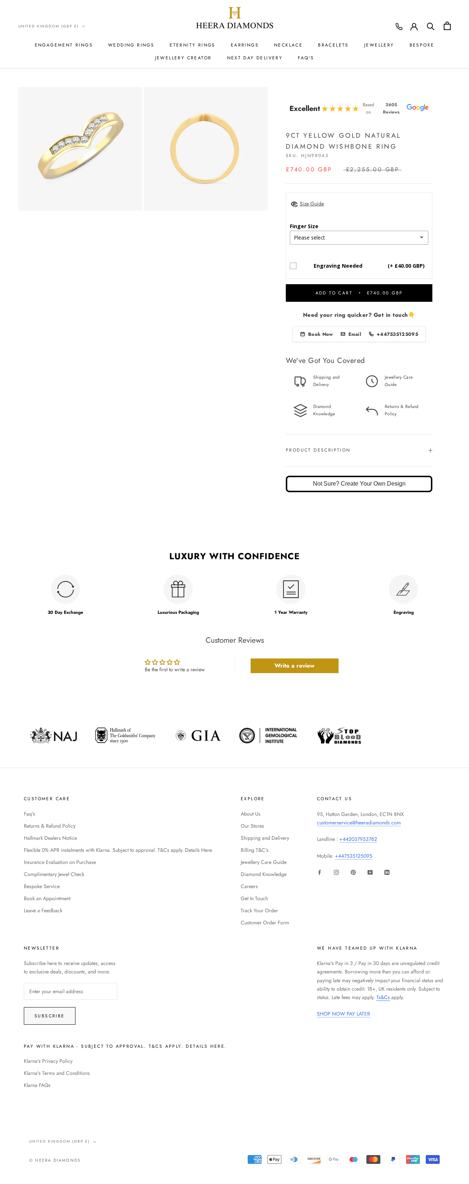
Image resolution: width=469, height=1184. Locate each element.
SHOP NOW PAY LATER (343, 1013)
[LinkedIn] (386, 872)
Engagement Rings (64, 45)
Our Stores (252, 825)
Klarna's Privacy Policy (48, 1061)
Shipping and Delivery (265, 838)
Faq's (29, 813)
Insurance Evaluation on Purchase (60, 862)
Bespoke (422, 45)
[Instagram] (336, 872)
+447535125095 (353, 856)
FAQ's (306, 58)
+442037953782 (358, 839)
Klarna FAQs (37, 1085)
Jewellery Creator (183, 58)
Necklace (288, 45)
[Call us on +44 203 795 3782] (399, 26)
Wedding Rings (131, 45)
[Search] (431, 26)
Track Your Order (259, 910)
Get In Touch (254, 898)
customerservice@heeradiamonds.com (359, 822)
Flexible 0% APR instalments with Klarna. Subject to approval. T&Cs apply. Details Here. (118, 850)
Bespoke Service (42, 886)
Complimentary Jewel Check (54, 874)
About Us (251, 813)
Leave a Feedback (43, 910)
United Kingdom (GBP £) (48, 26)
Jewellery (379, 45)
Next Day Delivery (255, 58)
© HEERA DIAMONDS (55, 1160)
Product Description (318, 450)
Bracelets (333, 45)
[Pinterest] (353, 872)
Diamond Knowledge (264, 874)
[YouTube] (370, 872)
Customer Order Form (265, 922)
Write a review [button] (294, 665)
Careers (249, 886)
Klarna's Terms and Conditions (57, 1073)
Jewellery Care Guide (264, 862)
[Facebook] (319, 872)
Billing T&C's (255, 850)
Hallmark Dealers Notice (50, 838)
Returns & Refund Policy (49, 825)
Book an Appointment (47, 898)
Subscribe (49, 1016)
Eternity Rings (192, 45)
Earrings (245, 45)
